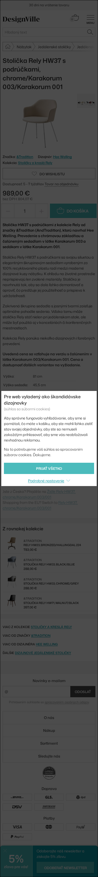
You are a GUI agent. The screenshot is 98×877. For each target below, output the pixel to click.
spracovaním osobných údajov (67, 702)
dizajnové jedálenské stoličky (43, 653)
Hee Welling (62, 156)
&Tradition (40, 635)
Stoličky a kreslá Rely (35, 162)
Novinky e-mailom (49, 680)
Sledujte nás (49, 756)
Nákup (49, 730)
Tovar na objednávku (61, 184)
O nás (49, 717)
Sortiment (49, 743)
